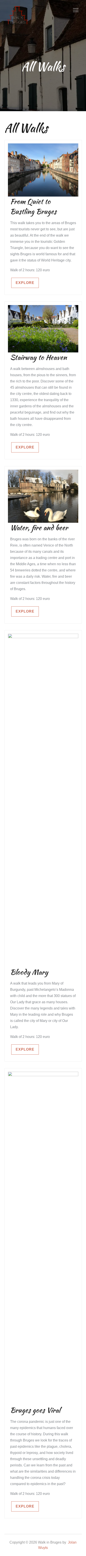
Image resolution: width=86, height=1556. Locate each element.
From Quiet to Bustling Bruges (33, 206)
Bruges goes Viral (35, 1410)
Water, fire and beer (39, 527)
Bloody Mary (29, 972)
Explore (25, 283)
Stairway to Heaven (38, 357)
